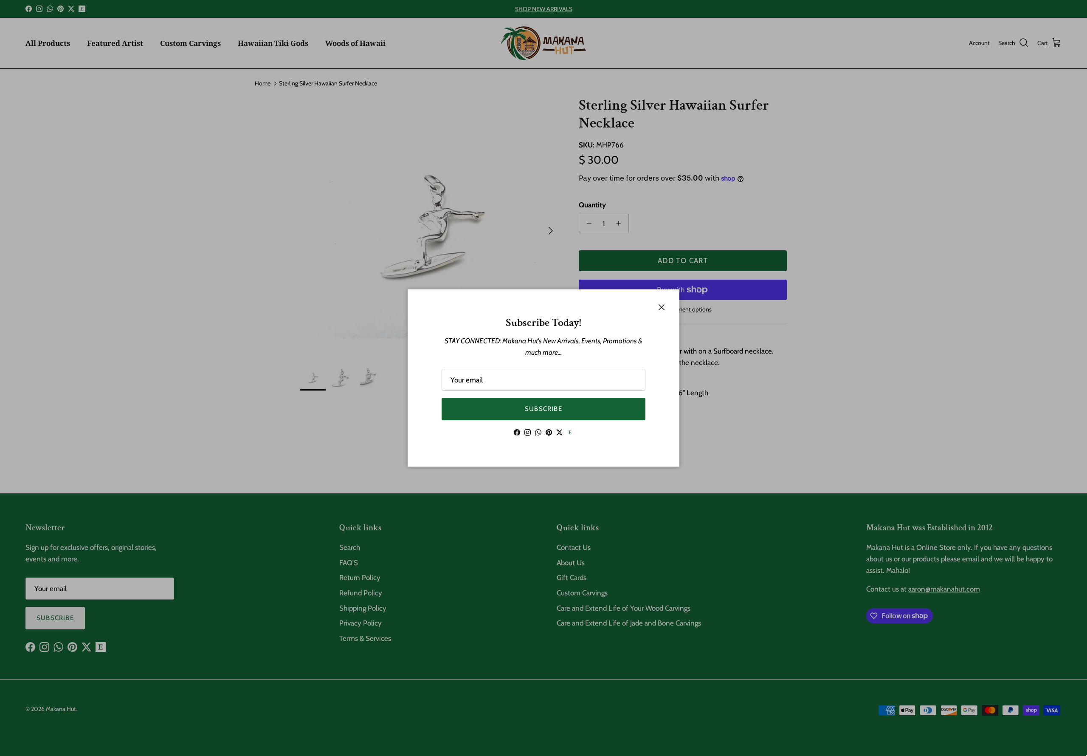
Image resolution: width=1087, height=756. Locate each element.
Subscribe (543, 409)
